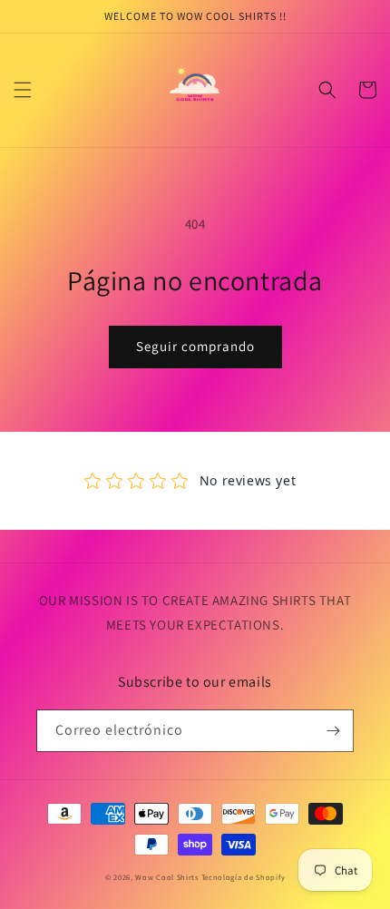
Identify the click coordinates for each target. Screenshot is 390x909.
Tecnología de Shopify (243, 877)
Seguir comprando (195, 346)
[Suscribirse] (333, 730)
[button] (23, 90)
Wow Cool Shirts (167, 877)
